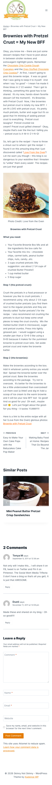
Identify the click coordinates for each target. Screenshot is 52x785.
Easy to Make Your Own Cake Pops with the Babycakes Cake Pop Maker (13, 442)
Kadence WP (32, 777)
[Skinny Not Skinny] (16, 10)
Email (8, 705)
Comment (10, 655)
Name (8, 692)
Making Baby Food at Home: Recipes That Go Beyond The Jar (39, 441)
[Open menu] (46, 10)
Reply (7, 587)
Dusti (16, 601)
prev (6, 502)
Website (8, 718)
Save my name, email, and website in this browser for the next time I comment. (26, 727)
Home (6, 26)
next (45, 502)
